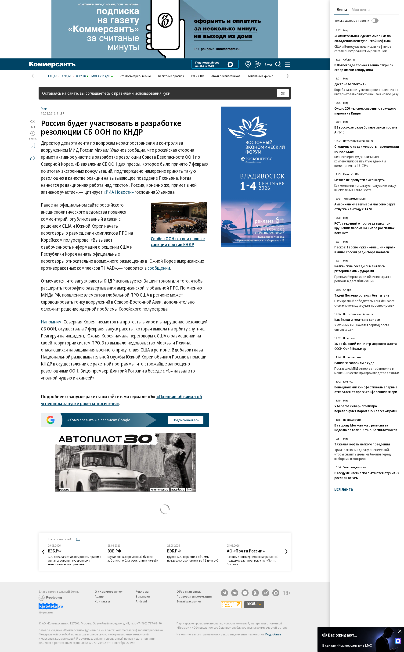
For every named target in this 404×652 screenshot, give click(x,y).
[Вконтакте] (234, 592)
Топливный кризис (260, 76)
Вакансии (143, 596)
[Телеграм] (224, 592)
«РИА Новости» (119, 192)
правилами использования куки (142, 93)
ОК (283, 93)
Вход (268, 64)
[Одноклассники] (255, 592)
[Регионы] (248, 64)
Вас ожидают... (342, 635)
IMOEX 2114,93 (100, 76)
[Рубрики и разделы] (287, 64)
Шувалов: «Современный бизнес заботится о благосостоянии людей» (133, 558)
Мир (44, 108)
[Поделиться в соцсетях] (33, 158)
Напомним (51, 322)
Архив (99, 596)
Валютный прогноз (171, 76)
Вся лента (343, 489)
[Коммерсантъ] (52, 64)
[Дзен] (245, 592)
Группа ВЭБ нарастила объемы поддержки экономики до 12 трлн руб (193, 558)
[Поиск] (278, 64)
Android (141, 601)
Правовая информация (194, 596)
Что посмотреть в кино (135, 76)
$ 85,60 (52, 76)
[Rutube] (265, 592)
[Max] (275, 592)
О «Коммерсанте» (109, 591)
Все (78, 539)
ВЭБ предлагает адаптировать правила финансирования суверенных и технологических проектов (74, 560)
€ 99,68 (67, 76)
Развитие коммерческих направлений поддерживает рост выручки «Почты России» (252, 560)
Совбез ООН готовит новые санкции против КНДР (178, 241)
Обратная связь (189, 591)
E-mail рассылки (189, 601)
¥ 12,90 (81, 76)
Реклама (142, 591)
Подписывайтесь (186, 420)
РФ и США (197, 76)
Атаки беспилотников (226, 76)
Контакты (102, 601)
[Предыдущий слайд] (43, 551)
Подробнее (273, 634)
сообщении (159, 268)
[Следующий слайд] (286, 551)
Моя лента (361, 9)
